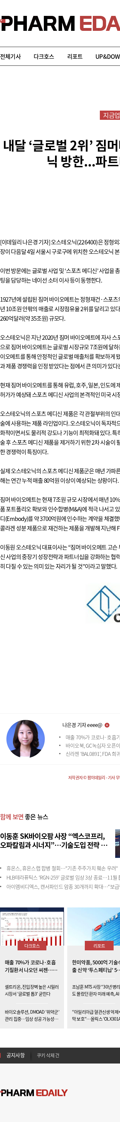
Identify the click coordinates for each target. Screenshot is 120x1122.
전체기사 (10, 56)
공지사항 (15, 1055)
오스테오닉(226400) (74, 242)
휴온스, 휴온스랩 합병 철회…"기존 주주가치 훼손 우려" (62, 868)
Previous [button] (39, 1051)
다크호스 (44, 56)
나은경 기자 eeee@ (82, 725)
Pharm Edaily (34, 1093)
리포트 (75, 56)
